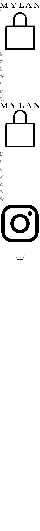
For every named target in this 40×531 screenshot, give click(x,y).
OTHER (1, 93)
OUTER (1, 64)
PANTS (1, 63)
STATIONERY (2, 77)
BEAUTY (1, 97)
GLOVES (1, 70)
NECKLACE (1, 185)
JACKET (1, 164)
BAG (0, 71)
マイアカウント (2, 201)
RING (0, 86)
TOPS (1, 53)
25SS (0, 84)
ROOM (1, 171)
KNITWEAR (1, 54)
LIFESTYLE (1, 192)
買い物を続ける (19, 259)
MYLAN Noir (1, 78)
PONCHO (1, 156)
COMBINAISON (2, 60)
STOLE (1, 68)
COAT (1, 79)
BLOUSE (1, 56)
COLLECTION (2, 198)
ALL (0, 52)
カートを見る (2, 200)
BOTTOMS (1, 61)
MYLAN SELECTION (3, 76)
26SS (0, 82)
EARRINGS (1, 186)
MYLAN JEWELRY (2, 183)
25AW (1, 83)
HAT (0, 69)
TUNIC (1, 155)
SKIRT (1, 62)
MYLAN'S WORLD (2, 199)
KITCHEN (1, 193)
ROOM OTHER (2, 75)
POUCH (1, 67)
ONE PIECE (1, 179)
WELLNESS (1, 194)
